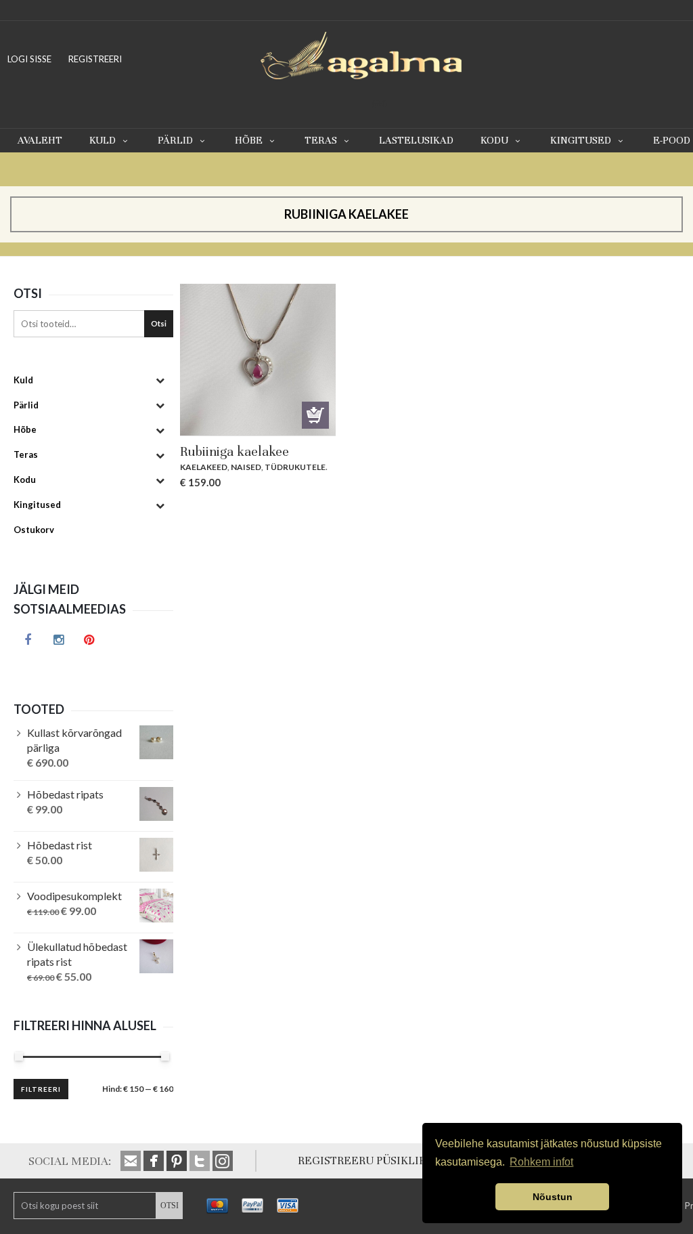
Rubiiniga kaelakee (234, 451)
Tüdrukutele (295, 467)
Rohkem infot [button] (541, 1162)
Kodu (494, 140)
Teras (321, 140)
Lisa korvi (315, 415)
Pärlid (175, 140)
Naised (246, 467)
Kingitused (580, 140)
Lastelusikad (416, 140)
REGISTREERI (95, 59)
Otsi (158, 323)
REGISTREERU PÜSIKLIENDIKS (379, 1160)
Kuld (102, 140)
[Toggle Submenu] (159, 380)
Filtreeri (41, 1089)
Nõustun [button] (553, 1196)
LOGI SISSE (29, 59)
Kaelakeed (203, 467)
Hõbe (249, 140)
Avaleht (40, 140)
